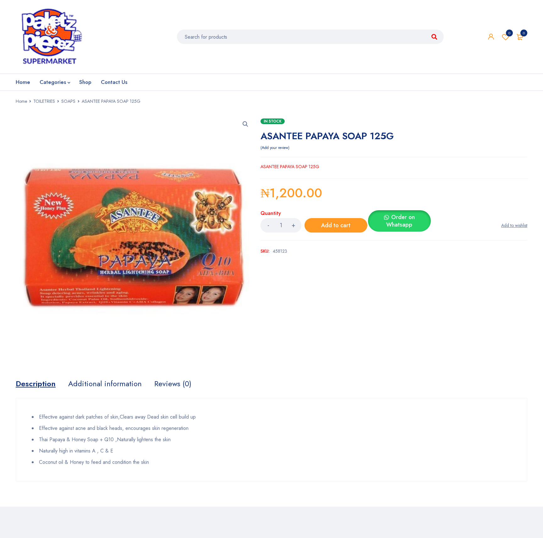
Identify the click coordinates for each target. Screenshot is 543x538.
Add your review (275, 148)
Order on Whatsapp (400, 221)
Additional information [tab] (105, 383)
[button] (245, 124)
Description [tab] (36, 383)
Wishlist (509, 33)
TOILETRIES (44, 101)
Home (21, 101)
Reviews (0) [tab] (172, 383)
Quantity (271, 213)
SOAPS (68, 101)
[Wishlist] (514, 225)
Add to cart (335, 225)
